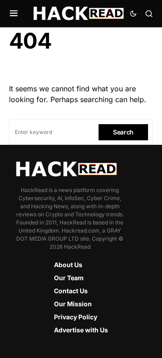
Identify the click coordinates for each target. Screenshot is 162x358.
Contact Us (71, 291)
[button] (13, 13)
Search (123, 132)
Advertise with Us (81, 330)
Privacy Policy (75, 317)
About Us (68, 264)
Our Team (69, 278)
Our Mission (73, 304)
